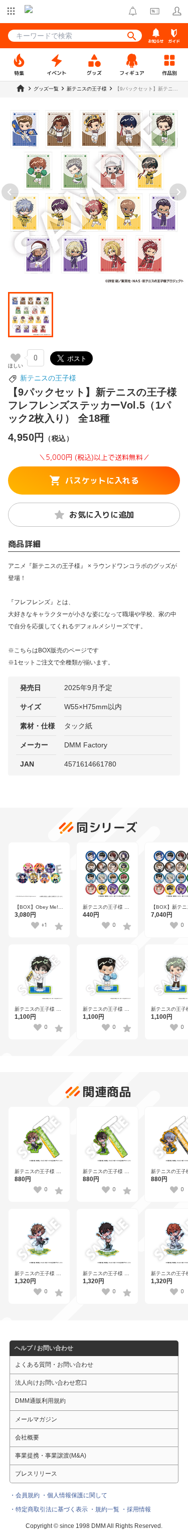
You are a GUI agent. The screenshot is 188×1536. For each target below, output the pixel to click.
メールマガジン (36, 1419)
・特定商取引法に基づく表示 (49, 1509)
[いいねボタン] (15, 357)
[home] (21, 88)
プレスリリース (36, 1473)
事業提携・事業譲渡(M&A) (50, 1455)
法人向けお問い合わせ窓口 (51, 1382)
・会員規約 (25, 1495)
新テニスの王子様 (48, 378)
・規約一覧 (104, 1509)
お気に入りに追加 (102, 514)
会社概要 (27, 1437)
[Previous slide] (10, 192)
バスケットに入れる (102, 480)
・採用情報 (136, 1509)
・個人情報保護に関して (74, 1495)
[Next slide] (178, 192)
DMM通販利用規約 (40, 1400)
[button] (30, 314)
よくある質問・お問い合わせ (54, 1364)
